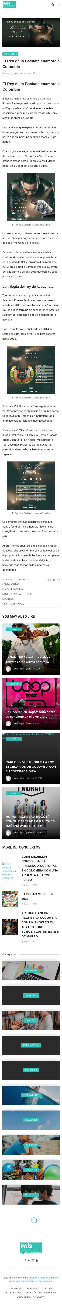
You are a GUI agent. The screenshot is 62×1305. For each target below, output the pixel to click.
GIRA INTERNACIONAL (13, 603)
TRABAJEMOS (32, 1288)
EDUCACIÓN (30, 1292)
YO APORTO (39, 1297)
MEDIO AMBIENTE (48, 1292)
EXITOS (29, 594)
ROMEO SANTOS (10, 584)
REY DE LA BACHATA (12, 589)
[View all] (31, 970)
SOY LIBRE (47, 1288)
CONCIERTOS (10, 54)
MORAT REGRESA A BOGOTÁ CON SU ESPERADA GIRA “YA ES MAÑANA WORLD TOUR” (30, 821)
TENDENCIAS (14, 684)
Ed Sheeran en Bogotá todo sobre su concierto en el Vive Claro (30, 714)
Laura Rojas (18, 669)
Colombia (7, 579)
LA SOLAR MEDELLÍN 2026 (37, 896)
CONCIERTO (22, 579)
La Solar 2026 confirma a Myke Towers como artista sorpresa (28, 660)
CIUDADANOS (24, 1297)
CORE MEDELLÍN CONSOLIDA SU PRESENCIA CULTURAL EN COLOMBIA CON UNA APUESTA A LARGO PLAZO (39, 868)
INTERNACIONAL (13, 1292)
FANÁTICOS (8, 599)
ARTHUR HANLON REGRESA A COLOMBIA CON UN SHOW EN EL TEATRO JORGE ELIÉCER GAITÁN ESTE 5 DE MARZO (40, 924)
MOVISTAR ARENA (11, 594)
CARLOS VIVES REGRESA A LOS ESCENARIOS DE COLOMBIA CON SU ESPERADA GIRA (31, 766)
